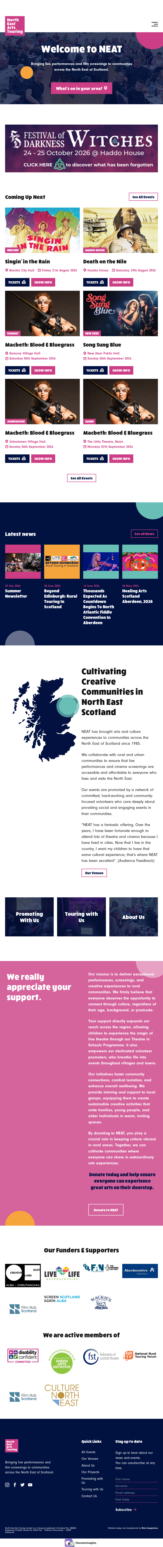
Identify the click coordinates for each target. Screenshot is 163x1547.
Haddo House (95, 250)
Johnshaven (16, 421)
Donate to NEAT (106, 1210)
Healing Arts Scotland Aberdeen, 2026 (137, 596)
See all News (144, 533)
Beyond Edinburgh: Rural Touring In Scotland (60, 598)
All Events (89, 1452)
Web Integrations (150, 1528)
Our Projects (90, 1472)
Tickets (14, 282)
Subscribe (123, 1510)
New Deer (92, 333)
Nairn (89, 421)
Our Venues (94, 873)
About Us (88, 1465)
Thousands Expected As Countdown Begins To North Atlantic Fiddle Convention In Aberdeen (98, 606)
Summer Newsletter (16, 593)
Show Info (43, 282)
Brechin (12, 250)
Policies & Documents (54, 1530)
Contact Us (89, 1496)
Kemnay (12, 333)
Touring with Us (92, 1489)
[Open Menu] (155, 24)
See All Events (143, 197)
